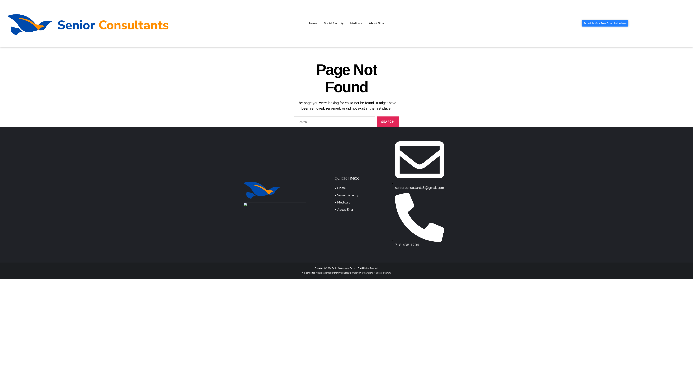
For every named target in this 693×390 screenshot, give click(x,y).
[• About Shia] (346, 209)
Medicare (356, 23)
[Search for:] (334, 122)
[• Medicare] (346, 202)
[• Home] (346, 188)
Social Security (334, 23)
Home (313, 23)
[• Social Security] (346, 195)
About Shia (376, 23)
